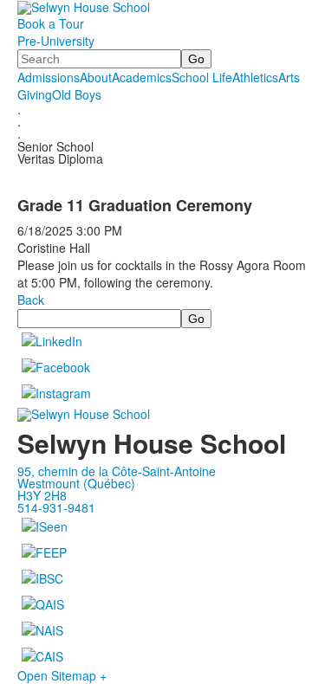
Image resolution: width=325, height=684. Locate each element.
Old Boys (76, 94)
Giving (34, 94)
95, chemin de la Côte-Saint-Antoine (116, 471)
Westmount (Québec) (76, 483)
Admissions (48, 77)
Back (30, 299)
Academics (142, 77)
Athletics (255, 77)
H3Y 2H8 (42, 495)
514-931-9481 (56, 507)
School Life (202, 77)
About (96, 77)
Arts (289, 77)
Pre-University (55, 40)
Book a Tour (50, 23)
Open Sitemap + (62, 675)
